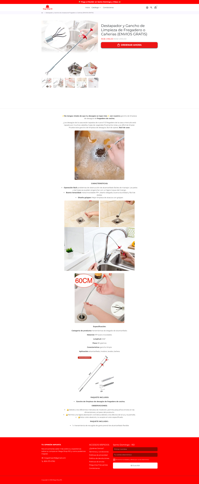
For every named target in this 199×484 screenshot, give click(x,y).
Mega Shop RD (57, 480)
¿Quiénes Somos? (96, 448)
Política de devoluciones (99, 458)
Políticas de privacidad (98, 455)
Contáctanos (108, 7)
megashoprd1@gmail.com (54, 458)
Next (95, 48)
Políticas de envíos (96, 462)
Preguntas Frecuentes (98, 465)
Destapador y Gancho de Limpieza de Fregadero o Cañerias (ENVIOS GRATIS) (69, 12)
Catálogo (96, 7)
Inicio (87, 7)
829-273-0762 (48, 461)
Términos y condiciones (99, 452)
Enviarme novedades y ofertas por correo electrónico (132, 459)
